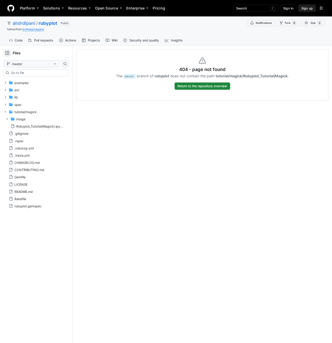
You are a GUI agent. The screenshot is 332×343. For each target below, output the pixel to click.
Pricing (159, 8)
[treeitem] (34, 82)
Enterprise (135, 8)
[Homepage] (10, 8)
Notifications (264, 23)
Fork (290, 23)
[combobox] (38, 72)
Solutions (51, 8)
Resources (77, 8)
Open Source (106, 8)
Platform (27, 8)
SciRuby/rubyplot (33, 29)
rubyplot (48, 23)
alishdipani (24, 23)
